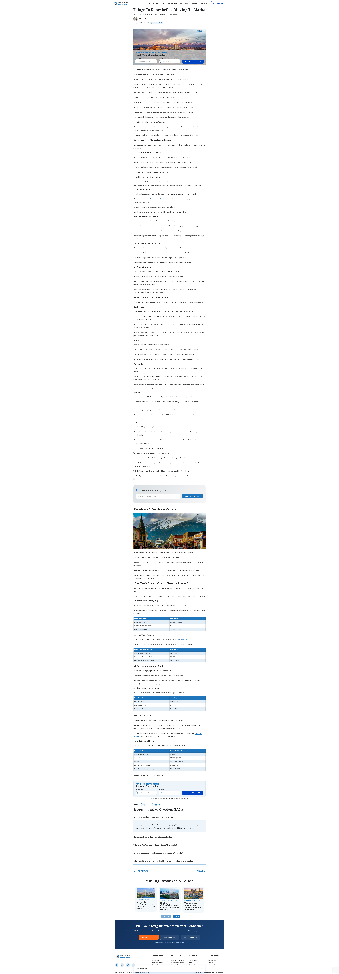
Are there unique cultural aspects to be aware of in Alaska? (158, 853)
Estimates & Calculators (154, 3)
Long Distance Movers (159, 958)
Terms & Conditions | (208, 972)
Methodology (193, 960)
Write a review (212, 965)
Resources (183, 3)
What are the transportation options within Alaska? (155, 845)
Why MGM (203, 3)
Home (135, 14)
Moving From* (140, 58)
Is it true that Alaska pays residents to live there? (154, 817)
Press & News (193, 965)
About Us (192, 958)
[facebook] (117, 965)
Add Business (212, 958)
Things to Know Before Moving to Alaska (165, 14)
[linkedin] (123, 965)
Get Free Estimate (192, 496)
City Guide (147, 14)
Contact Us (211, 962)
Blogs (140, 14)
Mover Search (156, 960)
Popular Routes (156, 965)
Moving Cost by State (177, 962)
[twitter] (128, 965)
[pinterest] (134, 965)
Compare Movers (190, 937)
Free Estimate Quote (193, 61)
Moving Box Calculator (177, 960)
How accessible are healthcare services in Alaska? (153, 837)
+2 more (173, 19)
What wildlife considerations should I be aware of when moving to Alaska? (164, 861)
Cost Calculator (170, 937)
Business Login (212, 960)
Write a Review (218, 3)
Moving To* (162, 58)
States (193, 3)
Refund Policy (219, 972)
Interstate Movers (157, 962)
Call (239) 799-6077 (149, 937)
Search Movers (172, 3)
